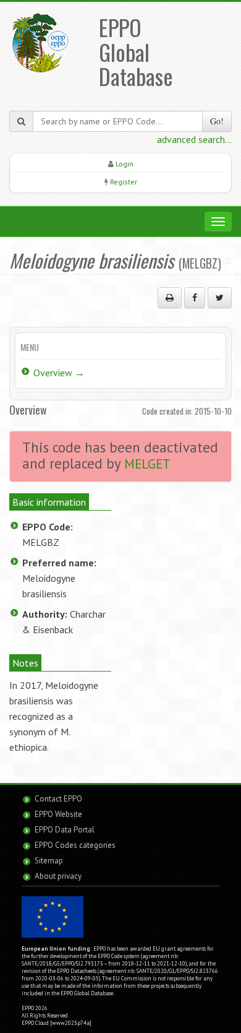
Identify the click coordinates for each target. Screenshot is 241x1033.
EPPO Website (58, 814)
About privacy (58, 876)
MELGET (147, 464)
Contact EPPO (58, 798)
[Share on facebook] (194, 297)
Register (123, 181)
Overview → (59, 372)
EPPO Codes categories (75, 845)
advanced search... (194, 139)
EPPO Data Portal (65, 829)
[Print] (170, 297)
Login (124, 163)
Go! (217, 121)
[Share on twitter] (220, 297)
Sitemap (49, 860)
